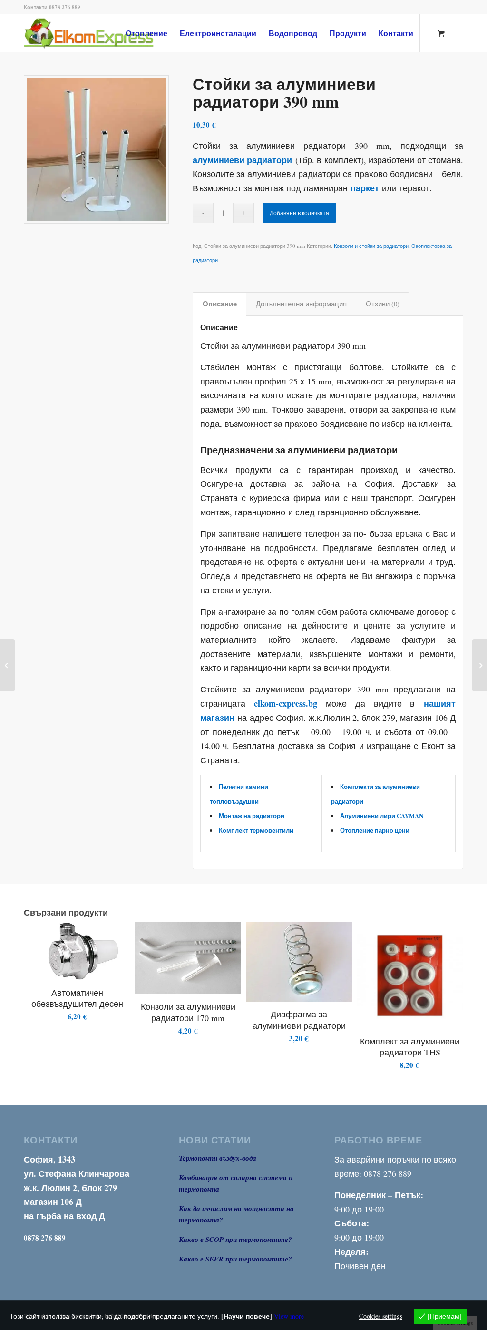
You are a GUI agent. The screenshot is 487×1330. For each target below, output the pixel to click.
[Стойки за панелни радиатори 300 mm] (7, 665)
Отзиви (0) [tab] (382, 303)
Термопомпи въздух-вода (217, 1158)
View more (289, 1315)
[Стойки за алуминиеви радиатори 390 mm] (96, 149)
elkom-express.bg (285, 703)
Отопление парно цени (374, 830)
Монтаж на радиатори (251, 815)
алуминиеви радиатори (242, 160)
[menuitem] (146, 33)
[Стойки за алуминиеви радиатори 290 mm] (479, 665)
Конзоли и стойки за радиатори (371, 245)
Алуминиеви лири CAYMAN (381, 815)
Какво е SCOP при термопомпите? (235, 1239)
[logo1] (104, 33)
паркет (365, 188)
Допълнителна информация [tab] (301, 303)
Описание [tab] (220, 303)
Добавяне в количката (299, 213)
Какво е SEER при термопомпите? (235, 1259)
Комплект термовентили (256, 830)
